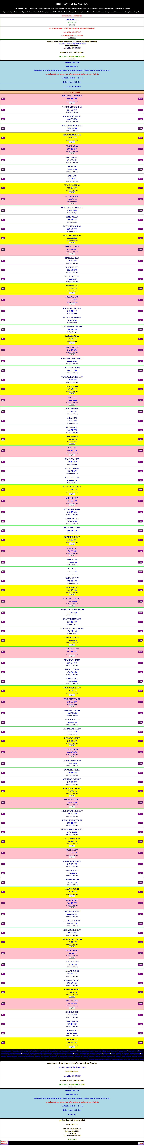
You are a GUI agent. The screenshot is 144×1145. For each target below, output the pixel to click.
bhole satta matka (39, 1058)
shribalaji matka (32, 1050)
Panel (140, 98)
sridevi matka (18, 1050)
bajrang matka (17, 1053)
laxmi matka (87, 1060)
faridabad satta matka (130, 1054)
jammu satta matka (30, 1058)
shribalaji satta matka (116, 1053)
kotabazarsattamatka (124, 1058)
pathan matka (59, 1050)
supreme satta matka (126, 1056)
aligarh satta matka (105, 1056)
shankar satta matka (88, 1053)
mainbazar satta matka (101, 1058)
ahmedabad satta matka (137, 1056)
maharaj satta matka (31, 1054)
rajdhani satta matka (73, 1056)
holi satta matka (53, 1056)
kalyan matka (10, 1053)
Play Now (72, 103)
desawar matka (97, 1050)
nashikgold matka (42, 1053)
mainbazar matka (51, 1053)
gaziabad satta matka (120, 1054)
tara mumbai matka (113, 1060)
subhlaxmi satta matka (135, 1053)
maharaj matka (73, 1050)
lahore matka (46, 1051)
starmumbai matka (89, 1051)
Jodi (3, 98)
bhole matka (4, 1053)
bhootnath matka (28, 1051)
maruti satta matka (20, 1054)
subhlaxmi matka (46, 1050)
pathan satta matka (11, 1054)
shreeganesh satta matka (82, 1054)
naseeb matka (136, 1060)
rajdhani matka (73, 1051)
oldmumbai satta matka (113, 1058)
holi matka (59, 1051)
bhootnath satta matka (12, 1056)
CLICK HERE (72, 37)
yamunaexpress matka (37, 1051)
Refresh (72, 25)
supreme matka (114, 1051)
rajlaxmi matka (81, 1051)
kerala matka (4, 1050)
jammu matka (139, 1051)
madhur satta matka (41, 1054)
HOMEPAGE (72, 1139)
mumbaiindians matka (133, 1050)
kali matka (24, 1050)
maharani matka (89, 1050)
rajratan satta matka (62, 1056)
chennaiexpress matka (18, 1051)
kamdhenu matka (132, 1051)
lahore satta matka (35, 1056)
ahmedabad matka (123, 1051)
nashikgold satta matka (90, 1058)
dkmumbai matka (34, 1053)
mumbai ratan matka (125, 1060)
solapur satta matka (71, 1054)
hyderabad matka (106, 1051)
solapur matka (104, 1050)
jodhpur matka (79, 1060)
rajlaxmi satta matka (83, 1056)
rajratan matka (65, 1051)
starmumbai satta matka (94, 1056)
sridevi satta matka (97, 1053)
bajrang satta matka (58, 1058)
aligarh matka (98, 1051)
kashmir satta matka (68, 1058)
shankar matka (11, 1050)
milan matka (53, 1051)
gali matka (38, 1050)
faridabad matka (8, 1051)
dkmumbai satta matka (79, 1058)
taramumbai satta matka (94, 1054)
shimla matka (95, 1060)
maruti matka (66, 1050)
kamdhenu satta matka (19, 1058)
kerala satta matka (78, 1053)
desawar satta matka (61, 1054)
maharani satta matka (51, 1054)
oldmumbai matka (60, 1053)
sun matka (71, 1060)
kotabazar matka (69, 1053)
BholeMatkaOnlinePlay (4, 1142)
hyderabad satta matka (115, 1056)
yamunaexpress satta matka (24, 1056)
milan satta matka (45, 1056)
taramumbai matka (122, 1050)
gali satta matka (125, 1053)
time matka (53, 1050)
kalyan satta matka (48, 1058)
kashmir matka (25, 1053)
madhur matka (81, 1050)
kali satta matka (106, 1053)
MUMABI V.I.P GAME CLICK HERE (72, 36)
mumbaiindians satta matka (107, 1054)
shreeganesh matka (113, 1050)
